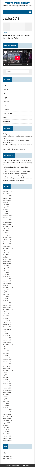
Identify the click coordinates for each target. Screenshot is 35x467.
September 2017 (8, 248)
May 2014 (6, 316)
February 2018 (7, 237)
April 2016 (6, 274)
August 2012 (6, 346)
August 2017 (6, 250)
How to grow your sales (23, 171)
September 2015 (8, 287)
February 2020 (7, 196)
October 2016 (7, 263)
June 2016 (6, 270)
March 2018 (6, 235)
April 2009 (6, 431)
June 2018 (6, 229)
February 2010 (7, 410)
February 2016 (7, 279)
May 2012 (6, 353)
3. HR (4, 94)
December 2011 (7, 364)
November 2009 (7, 416)
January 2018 (7, 239)
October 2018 (7, 224)
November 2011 (7, 366)
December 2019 (7, 200)
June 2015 (6, 294)
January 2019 (7, 218)
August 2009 (6, 423)
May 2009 (6, 429)
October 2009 (7, 418)
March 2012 (6, 357)
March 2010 (6, 408)
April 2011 (6, 379)
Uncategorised (6, 121)
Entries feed (6, 454)
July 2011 (5, 375)
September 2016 (8, 266)
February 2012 (7, 360)
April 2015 (6, 298)
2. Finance (5, 90)
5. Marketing (6, 102)
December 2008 (7, 440)
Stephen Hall (7, 167)
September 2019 (8, 205)
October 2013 (7, 329)
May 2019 (6, 211)
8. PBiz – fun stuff (7, 113)
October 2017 (7, 246)
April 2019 (6, 213)
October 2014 (7, 307)
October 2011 (7, 368)
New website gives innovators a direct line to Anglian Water (16, 36)
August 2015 (6, 290)
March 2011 (6, 381)
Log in (4, 452)
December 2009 (7, 414)
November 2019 (7, 202)
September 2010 (8, 394)
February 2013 (7, 338)
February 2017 (7, 259)
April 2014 (6, 318)
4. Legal (5, 98)
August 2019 (6, 207)
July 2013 (5, 331)
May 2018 (6, 231)
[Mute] (27, 64)
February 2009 (7, 436)
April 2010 (6, 405)
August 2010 (6, 397)
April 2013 (6, 333)
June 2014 (6, 314)
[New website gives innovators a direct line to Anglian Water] (17, 30)
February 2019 (7, 215)
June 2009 (6, 427)
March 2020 (6, 194)
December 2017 (7, 242)
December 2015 (7, 283)
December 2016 (7, 261)
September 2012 (8, 344)
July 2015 (5, 292)
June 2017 (6, 253)
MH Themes (26, 465)
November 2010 (7, 390)
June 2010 (6, 401)
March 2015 (6, 301)
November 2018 (7, 222)
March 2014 (6, 320)
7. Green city (6, 110)
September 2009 (8, 421)
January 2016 (7, 281)
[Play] (5, 64)
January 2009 (7, 438)
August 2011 (6, 373)
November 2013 (7, 327)
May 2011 (6, 377)
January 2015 (7, 305)
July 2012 (5, 349)
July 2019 (5, 209)
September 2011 (8, 370)
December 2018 (7, 220)
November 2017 (7, 244)
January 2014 (7, 322)
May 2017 (6, 255)
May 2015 (6, 296)
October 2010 (7, 392)
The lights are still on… (10, 134)
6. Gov (4, 106)
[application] (17, 57)
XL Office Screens (8, 171)
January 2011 (7, 386)
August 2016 (6, 268)
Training (5, 117)
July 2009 (5, 425)
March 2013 (6, 335)
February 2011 (7, 383)
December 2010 (7, 388)
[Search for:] (17, 71)
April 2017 (6, 257)
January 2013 (7, 340)
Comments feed (7, 456)
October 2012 (7, 342)
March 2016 (6, 277)
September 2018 (8, 226)
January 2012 (7, 362)
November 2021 (7, 191)
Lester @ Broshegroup (10, 178)
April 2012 (6, 355)
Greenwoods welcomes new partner (14, 149)
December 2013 (7, 325)
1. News (5, 32)
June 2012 (6, 351)
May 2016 (6, 272)
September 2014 (8, 309)
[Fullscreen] (30, 64)
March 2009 (6, 434)
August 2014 (6, 311)
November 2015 (7, 285)
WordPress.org (7, 458)
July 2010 (5, 399)
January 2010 (7, 412)
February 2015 (7, 303)
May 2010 (6, 403)
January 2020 (7, 198)
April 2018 (6, 233)
